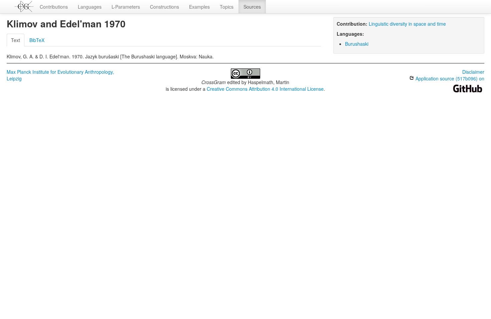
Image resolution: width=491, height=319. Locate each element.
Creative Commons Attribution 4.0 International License (265, 88)
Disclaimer (473, 71)
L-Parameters (126, 6)
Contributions (54, 6)
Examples (199, 6)
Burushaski (356, 43)
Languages (90, 6)
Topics (226, 6)
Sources (252, 6)
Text (15, 40)
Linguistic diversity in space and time (407, 23)
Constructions (164, 6)
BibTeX (36, 40)
